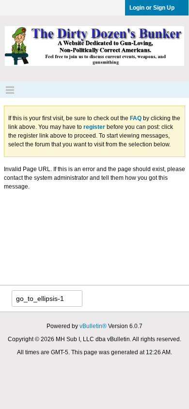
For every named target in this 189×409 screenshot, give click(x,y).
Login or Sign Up (151, 7)
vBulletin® (93, 326)
